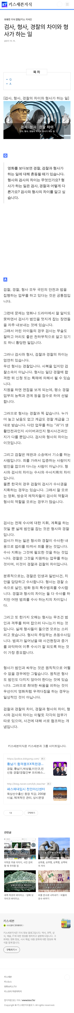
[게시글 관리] (19, 813)
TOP (67, 977)
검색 (59, 4)
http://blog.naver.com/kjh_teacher (26, 783)
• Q (9, 79)
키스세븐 (8, 921)
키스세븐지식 (19, 5)
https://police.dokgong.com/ (23, 758)
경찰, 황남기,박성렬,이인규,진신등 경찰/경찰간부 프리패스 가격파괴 (25, 770)
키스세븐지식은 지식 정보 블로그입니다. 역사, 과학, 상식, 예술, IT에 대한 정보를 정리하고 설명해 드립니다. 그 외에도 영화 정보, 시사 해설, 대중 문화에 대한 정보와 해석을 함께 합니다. (29, 937)
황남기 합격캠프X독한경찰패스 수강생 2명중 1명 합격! (26, 764)
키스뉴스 (8, 981)
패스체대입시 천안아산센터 (26, 789)
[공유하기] (15, 813)
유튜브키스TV (10, 986)
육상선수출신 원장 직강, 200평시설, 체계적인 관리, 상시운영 (26, 795)
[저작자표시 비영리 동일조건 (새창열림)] (42, 813)
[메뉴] (67, 4)
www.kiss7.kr (28, 1000)
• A (9, 83)
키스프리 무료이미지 (13, 991)
